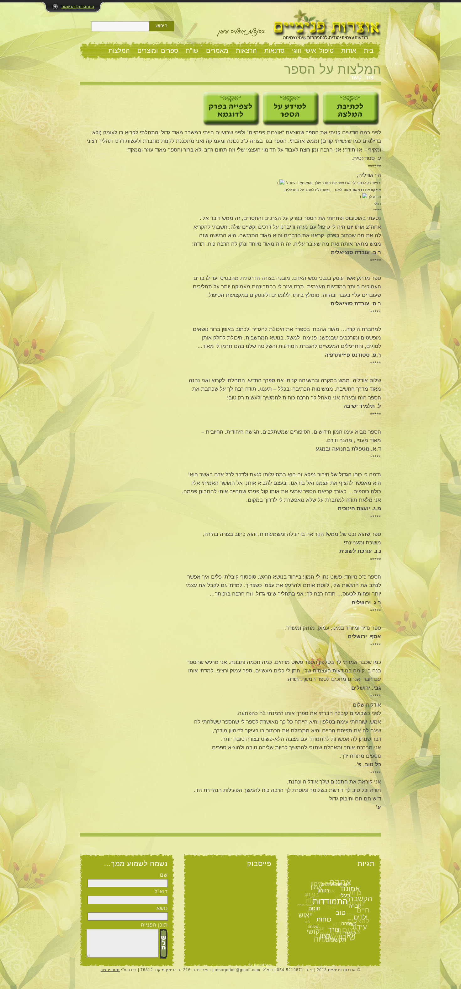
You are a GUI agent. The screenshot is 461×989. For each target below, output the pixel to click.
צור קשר (362, 77)
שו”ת (192, 50)
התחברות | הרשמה (77, 6)
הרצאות (246, 50)
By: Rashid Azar (259, 964)
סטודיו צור (110, 970)
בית (369, 50)
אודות (348, 50)
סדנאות (274, 50)
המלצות (119, 50)
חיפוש (161, 25)
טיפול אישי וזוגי (313, 50)
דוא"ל (161, 891)
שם (164, 875)
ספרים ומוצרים (157, 50)
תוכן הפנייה (154, 925)
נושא (162, 908)
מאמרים (217, 50)
